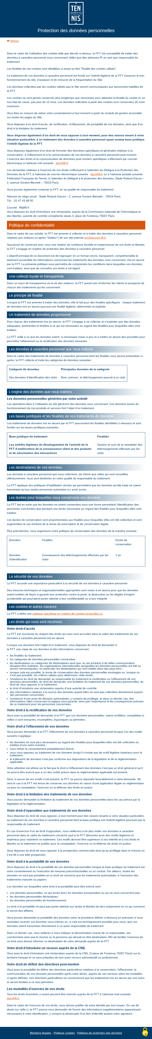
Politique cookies (64, 1032)
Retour (14, 40)
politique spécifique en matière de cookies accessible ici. (67, 613)
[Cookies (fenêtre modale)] (145, 1032)
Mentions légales (40, 1032)
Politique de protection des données (99, 1032)
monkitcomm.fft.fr (95, 237)
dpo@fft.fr (62, 163)
